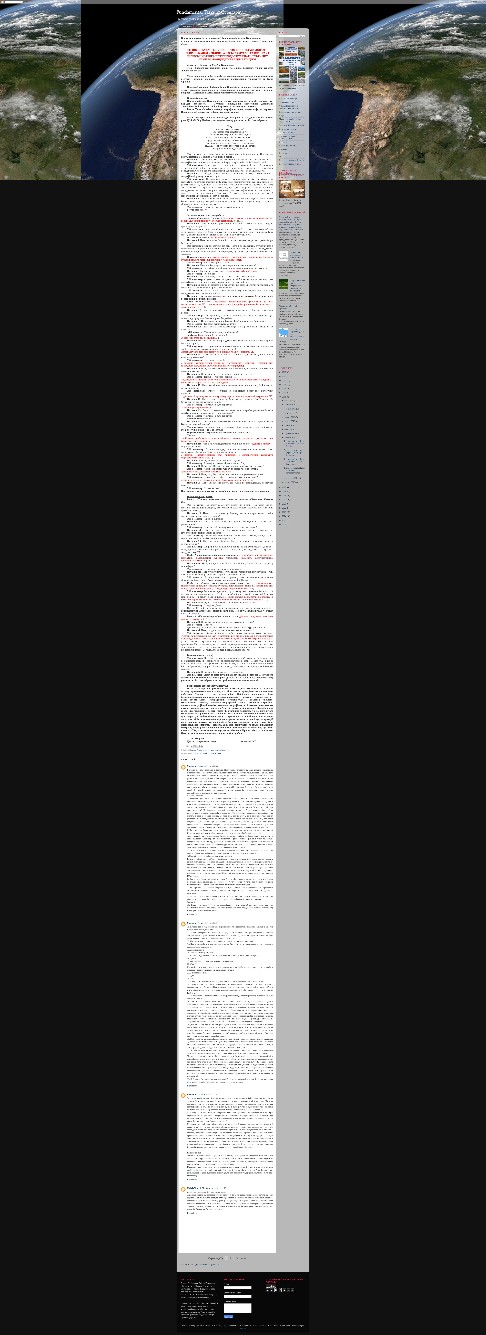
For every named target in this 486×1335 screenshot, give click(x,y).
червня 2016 (290, 421)
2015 (284, 393)
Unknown (191, 766)
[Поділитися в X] (197, 746)
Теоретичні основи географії (291, 125)
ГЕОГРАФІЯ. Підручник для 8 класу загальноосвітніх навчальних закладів (291, 335)
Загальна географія (201, 26)
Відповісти (192, 914)
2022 (284, 508)
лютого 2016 (290, 405)
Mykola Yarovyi (194, 1188)
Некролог (283, 142)
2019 (284, 495)
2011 (284, 376)
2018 (284, 491)
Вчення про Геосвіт (287, 129)
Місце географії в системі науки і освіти (290, 120)
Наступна (240, 1258)
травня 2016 (290, 417)
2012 (284, 380)
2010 (284, 372)
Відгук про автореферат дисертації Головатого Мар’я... (294, 470)
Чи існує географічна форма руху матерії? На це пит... (293, 452)
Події (281, 116)
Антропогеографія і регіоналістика (287, 137)
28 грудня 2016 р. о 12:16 (215, 1188)
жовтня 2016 (290, 438)
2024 (284, 516)
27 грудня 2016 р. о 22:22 (207, 766)
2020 (284, 500)
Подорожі (283, 149)
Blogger (243, 1328)
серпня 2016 (290, 429)
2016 (284, 397)
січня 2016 (289, 400)
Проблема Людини (287, 146)
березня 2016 (290, 409)
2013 (284, 384)
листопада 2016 (291, 478)
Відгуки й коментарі (198, 750)
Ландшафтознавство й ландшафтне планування (289, 107)
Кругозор (283, 153)
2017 (284, 487)
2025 (284, 520)
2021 (284, 504)
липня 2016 (290, 425)
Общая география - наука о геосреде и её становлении (297, 284)
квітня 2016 (290, 413)
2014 (284, 389)
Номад (211, 750)
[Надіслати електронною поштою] (192, 746)
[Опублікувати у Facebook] (199, 746)
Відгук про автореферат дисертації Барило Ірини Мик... (294, 461)
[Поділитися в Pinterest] (202, 746)
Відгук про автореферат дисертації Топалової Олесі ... (294, 443)
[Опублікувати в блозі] (194, 746)
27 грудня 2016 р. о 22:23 (207, 923)
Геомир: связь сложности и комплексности (296, 255)
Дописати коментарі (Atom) (207, 1264)
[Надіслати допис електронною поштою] (187, 746)
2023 (284, 512)
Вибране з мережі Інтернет (290, 112)
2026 (284, 524)
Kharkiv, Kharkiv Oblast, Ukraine (208, 753)
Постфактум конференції (290, 164)
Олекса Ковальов (222, 750)
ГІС (280, 157)
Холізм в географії (287, 132)
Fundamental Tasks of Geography (210, 12)
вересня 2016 (290, 433)
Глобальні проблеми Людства (292, 160)
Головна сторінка (186, 26)
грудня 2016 (290, 482)
